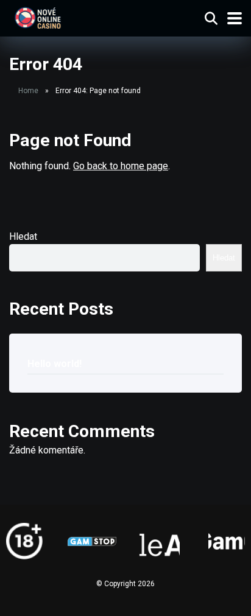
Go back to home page (120, 166)
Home (28, 90)
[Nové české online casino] (37, 16)
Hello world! (54, 363)
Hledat (23, 236)
